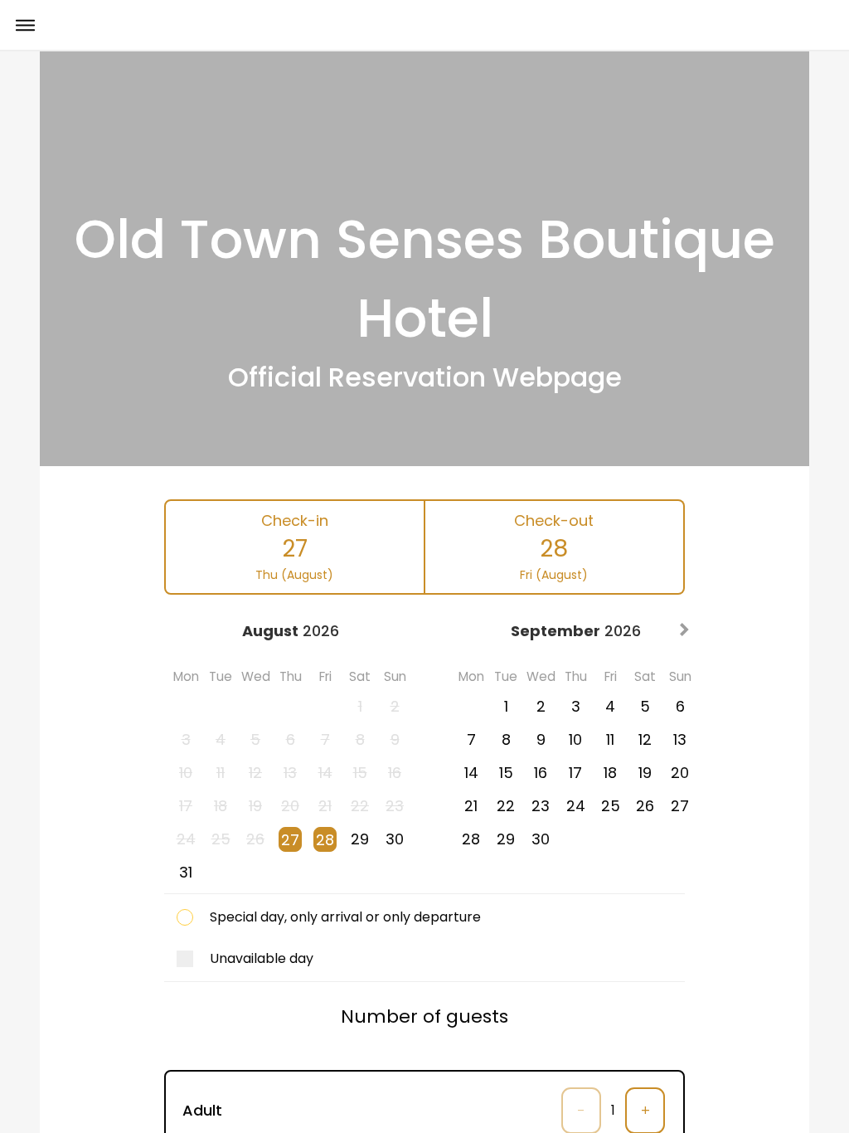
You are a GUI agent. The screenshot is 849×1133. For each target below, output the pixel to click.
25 (610, 805)
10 (575, 739)
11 (610, 739)
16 (540, 772)
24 (575, 805)
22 (506, 805)
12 (645, 739)
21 (471, 805)
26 (645, 805)
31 (185, 872)
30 (395, 839)
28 (325, 839)
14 (471, 772)
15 (506, 772)
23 (540, 805)
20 (680, 772)
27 (290, 839)
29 (360, 839)
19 (645, 772)
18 (610, 772)
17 (575, 772)
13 (679, 739)
